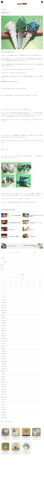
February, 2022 (3, 335)
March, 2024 (3, 320)
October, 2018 (3, 366)
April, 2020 (3, 348)
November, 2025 (4, 302)
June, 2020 (3, 343)
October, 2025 (3, 305)
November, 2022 (4, 328)
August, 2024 (3, 315)
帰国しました (31, 229)
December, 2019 (4, 353)
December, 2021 (4, 338)
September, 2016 (4, 417)
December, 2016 (4, 412)
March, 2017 (3, 407)
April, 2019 (3, 356)
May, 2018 (3, 376)
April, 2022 (3, 333)
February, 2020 (3, 351)
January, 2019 (3, 358)
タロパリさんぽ (3, 261)
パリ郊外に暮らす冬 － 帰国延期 (13, 236)
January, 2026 (3, 300)
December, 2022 (4, 325)
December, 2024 (4, 310)
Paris (2, 266)
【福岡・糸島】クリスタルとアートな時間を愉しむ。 (36, 216)
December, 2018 (4, 361)
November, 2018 (4, 363)
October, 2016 (3, 414)
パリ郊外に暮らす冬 (32, 236)
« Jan (2, 291)
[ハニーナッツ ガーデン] (22, 4)
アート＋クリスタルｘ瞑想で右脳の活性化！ (14, 216)
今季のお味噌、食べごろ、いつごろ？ (35, 222)
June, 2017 (3, 404)
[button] (42, 2)
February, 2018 (3, 384)
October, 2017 (3, 394)
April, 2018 (3, 379)
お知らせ (2, 264)
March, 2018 (3, 381)
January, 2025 (3, 307)
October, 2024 (3, 312)
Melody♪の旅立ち (11, 229)
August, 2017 (3, 399)
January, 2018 (3, 386)
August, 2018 (3, 371)
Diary (2, 269)
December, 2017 (4, 389)
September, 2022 (4, 330)
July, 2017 (3, 402)
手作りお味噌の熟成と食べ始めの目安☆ (14, 222)
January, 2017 (3, 409)
